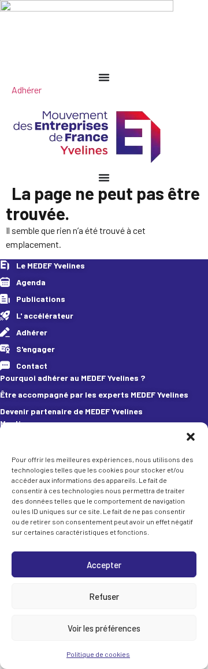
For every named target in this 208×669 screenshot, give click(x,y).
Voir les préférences (104, 628)
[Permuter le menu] (104, 77)
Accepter (104, 565)
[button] (190, 437)
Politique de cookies (98, 654)
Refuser (104, 596)
